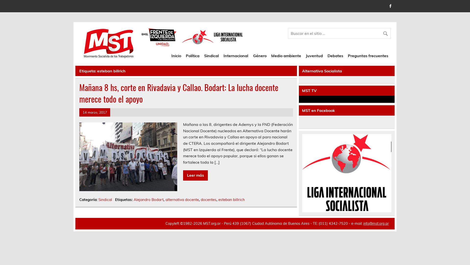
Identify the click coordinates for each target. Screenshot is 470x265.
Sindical (211, 55)
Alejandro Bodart (149, 199)
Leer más (195, 175)
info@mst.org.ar (376, 223)
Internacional (235, 55)
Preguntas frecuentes (368, 55)
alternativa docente (182, 199)
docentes (208, 199)
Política (193, 55)
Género (260, 55)
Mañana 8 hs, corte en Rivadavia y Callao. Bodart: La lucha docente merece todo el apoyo (178, 93)
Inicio (176, 55)
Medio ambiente (286, 55)
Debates (335, 55)
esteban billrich (231, 199)
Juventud (314, 55)
